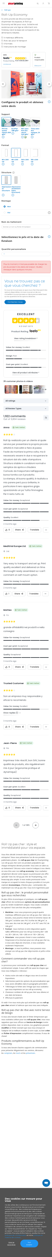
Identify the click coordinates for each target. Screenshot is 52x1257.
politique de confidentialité (15, 1235)
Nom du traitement (11, 222)
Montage (6, 201)
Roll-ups (7, 10)
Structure (6, 172)
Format (5, 145)
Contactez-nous (15, 302)
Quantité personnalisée (13, 249)
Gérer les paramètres (11, 1243)
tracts (18, 1053)
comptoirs (8, 1053)
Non (9, 206)
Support (5, 114)
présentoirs (30, 1053)
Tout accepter (29, 1243)
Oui (8, 212)
